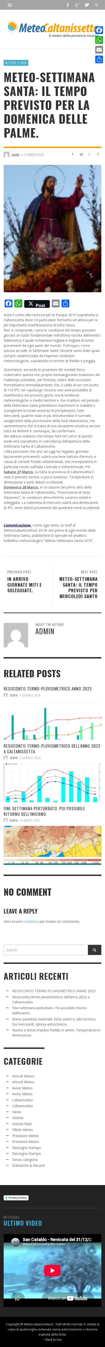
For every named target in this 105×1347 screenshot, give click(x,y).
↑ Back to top (52, 1339)
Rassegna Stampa (26, 1147)
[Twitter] (86, 5)
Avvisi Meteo (22, 1088)
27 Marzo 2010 (34, 154)
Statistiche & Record (28, 1165)
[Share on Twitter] (81, 154)
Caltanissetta (22, 1100)
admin (14, 695)
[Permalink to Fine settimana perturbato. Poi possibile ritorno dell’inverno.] (52, 845)
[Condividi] (99, 59)
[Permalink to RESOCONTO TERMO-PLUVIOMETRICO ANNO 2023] (52, 720)
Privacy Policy (18, 1197)
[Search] (10, 5)
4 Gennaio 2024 (30, 695)
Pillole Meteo (22, 1129)
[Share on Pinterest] (98, 154)
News (16, 1112)
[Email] (99, 50)
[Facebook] (68, 5)
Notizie (17, 1117)
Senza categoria (25, 1159)
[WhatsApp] (99, 40)
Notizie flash (16, 62)
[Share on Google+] (89, 154)
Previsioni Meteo (25, 1135)
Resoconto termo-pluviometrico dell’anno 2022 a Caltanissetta (52, 748)
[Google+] (77, 5)
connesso (31, 921)
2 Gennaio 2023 (30, 758)
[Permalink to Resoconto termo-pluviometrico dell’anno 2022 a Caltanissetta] (52, 782)
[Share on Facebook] (72, 154)
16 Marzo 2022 (30, 820)
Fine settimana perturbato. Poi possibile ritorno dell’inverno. (44, 811)
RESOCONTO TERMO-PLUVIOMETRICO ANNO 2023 (48, 689)
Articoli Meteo (23, 1076)
